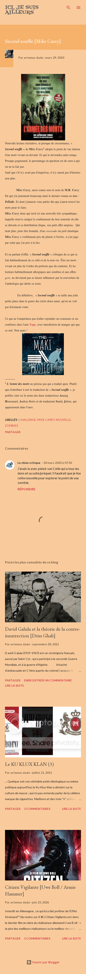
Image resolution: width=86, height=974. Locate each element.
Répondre (26, 489)
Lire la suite (14, 685)
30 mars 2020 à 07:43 (57, 462)
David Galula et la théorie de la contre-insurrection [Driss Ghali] (42, 632)
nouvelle (63, 419)
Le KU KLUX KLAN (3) (29, 764)
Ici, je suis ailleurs (22, 10)
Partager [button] (12, 432)
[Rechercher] (68, 7)
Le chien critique (29, 462)
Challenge (27, 419)
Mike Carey (46, 419)
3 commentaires (37, 808)
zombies (11, 425)
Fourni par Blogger (45, 962)
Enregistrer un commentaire (48, 680)
